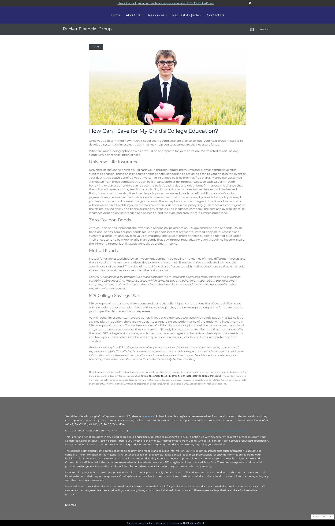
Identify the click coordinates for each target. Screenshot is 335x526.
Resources (156, 15)
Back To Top (320, 516)
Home (116, 15)
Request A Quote (185, 15)
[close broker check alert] (249, 3)
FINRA (146, 416)
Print (95, 46)
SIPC (153, 416)
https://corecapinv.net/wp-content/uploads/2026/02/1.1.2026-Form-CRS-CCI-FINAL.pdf (187, 430)
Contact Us (215, 15)
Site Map (70, 504)
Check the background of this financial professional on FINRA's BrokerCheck (165, 3)
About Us (133, 15)
